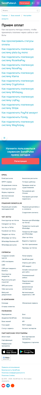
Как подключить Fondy (15, 117)
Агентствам (6, 337)
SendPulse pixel (27, 259)
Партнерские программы (14, 333)
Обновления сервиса (30, 303)
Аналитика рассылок (30, 178)
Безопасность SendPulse (11, 370)
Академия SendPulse (9, 318)
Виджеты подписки (29, 241)
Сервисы (6, 252)
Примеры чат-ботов (29, 248)
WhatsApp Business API (10, 241)
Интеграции (26, 318)
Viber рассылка (7, 289)
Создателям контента (30, 212)
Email (4, 175)
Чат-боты (6, 217)
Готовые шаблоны (28, 182)
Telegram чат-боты (8, 234)
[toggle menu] (38, 3)
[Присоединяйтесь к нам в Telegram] (8, 385)
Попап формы (27, 256)
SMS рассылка (7, 285)
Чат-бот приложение (30, 244)
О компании (8, 299)
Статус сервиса (7, 328)
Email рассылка (7, 178)
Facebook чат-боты (9, 231)
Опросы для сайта (29, 263)
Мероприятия (6, 314)
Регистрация (24, 3)
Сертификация (7, 340)
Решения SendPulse (12, 203)
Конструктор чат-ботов (10, 220)
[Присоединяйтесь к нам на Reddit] (12, 385)
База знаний (6, 321)
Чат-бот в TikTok (8, 227)
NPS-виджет (26, 266)
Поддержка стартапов (30, 342)
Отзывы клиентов (8, 307)
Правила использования (10, 367)
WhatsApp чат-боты (9, 238)
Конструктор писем (9, 189)
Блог (24, 314)
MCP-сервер (26, 325)
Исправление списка (9, 185)
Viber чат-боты (27, 237)
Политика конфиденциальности (13, 373)
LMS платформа (7, 261)
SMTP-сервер (7, 182)
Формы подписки (8, 192)
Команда (5, 303)
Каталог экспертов (29, 328)
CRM (3, 265)
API (23, 321)
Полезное (7, 311)
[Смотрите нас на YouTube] (3, 385)
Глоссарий (5, 325)
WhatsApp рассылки (9, 245)
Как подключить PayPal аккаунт (20, 112)
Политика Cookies (8, 375)
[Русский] (33, 3)
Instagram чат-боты (9, 224)
